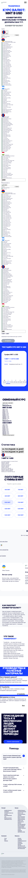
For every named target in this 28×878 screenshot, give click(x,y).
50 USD (3, 427)
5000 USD (4, 433)
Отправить (8, 340)
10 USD (3, 426)
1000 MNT (7, 502)
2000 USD (4, 432)
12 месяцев (25, 381)
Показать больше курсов (8, 435)
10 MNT (3, 410)
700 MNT (20, 489)
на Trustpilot (3, 555)
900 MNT (20, 496)
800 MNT (7, 496)
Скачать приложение (13, 741)
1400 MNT (7, 515)
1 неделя (8, 381)
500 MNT (4, 415)
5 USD (3, 425)
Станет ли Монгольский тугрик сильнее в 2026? (12, 791)
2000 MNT (4, 416)
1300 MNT (21, 508)
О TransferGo (21, 694)
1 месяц (11, 381)
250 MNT (4, 414)
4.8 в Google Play (4, 549)
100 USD (3, 428)
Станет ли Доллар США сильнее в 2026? (12, 785)
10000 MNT (4, 418)
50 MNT (3, 412)
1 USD (3, 424)
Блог (23, 705)
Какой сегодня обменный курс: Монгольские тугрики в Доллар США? (12, 757)
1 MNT (3, 409)
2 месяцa (16, 381)
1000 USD (4, 431)
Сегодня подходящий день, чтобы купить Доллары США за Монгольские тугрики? (12, 769)
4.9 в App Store (3, 541)
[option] (14, 36)
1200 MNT (7, 508)
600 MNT (7, 489)
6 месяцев (20, 381)
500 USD (3, 430)
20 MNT (3, 411)
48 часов (4, 381)
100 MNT (4, 413)
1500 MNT (21, 515)
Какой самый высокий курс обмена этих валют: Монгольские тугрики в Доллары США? (11, 777)
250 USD (3, 429)
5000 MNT (4, 417)
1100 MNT (20, 502)
